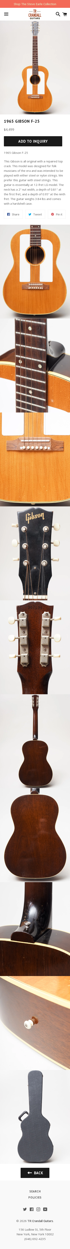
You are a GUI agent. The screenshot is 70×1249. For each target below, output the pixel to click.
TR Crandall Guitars (40, 1221)
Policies (35, 1197)
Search (35, 1191)
